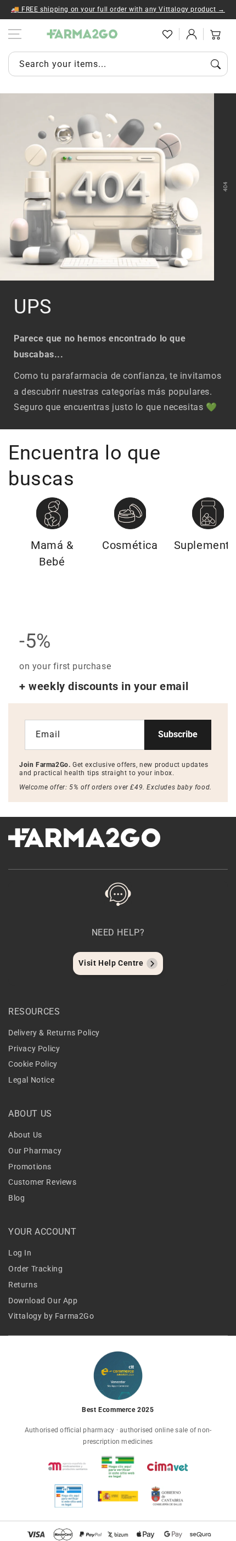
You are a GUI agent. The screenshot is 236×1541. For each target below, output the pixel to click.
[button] (143, 34)
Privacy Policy (34, 1048)
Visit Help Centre (110, 963)
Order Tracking (35, 1268)
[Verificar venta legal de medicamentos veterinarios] (68, 1496)
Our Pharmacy (34, 1150)
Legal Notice (31, 1079)
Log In (20, 1252)
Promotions (30, 1166)
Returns (22, 1284)
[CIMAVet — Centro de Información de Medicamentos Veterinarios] (167, 1466)
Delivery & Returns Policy (54, 1032)
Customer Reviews (42, 1182)
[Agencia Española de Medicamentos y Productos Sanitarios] (68, 1466)
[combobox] (118, 64)
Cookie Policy (33, 1064)
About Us (25, 1134)
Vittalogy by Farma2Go (51, 1316)
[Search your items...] (216, 64)
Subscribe (178, 734)
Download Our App (43, 1300)
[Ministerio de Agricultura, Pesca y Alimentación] (118, 1496)
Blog (16, 1197)
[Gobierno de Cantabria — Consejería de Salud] (167, 1496)
